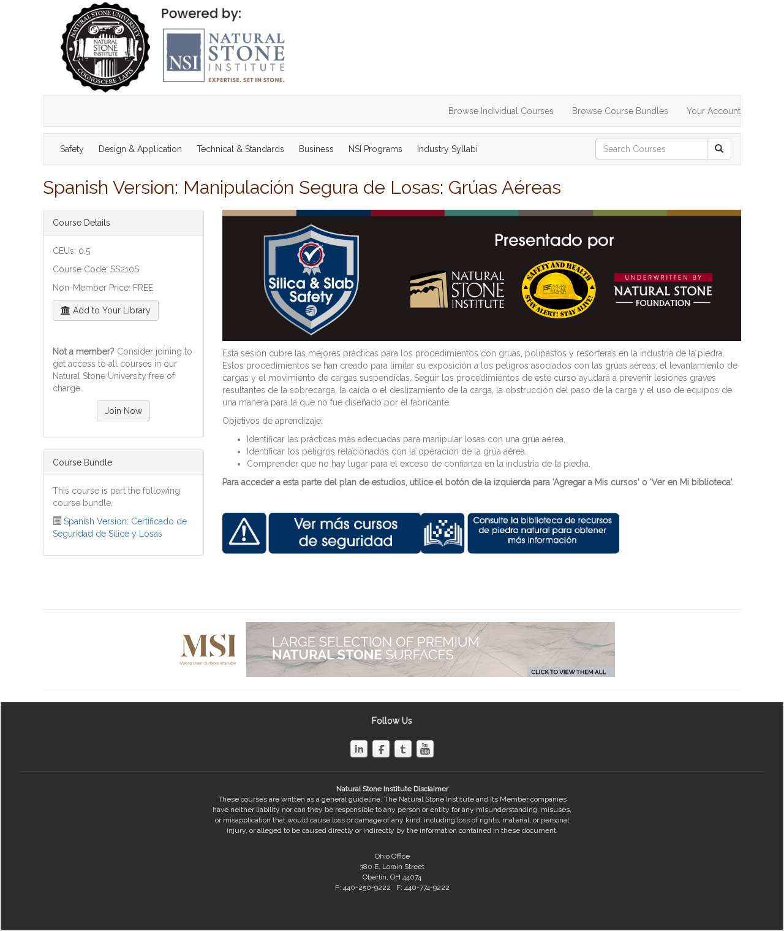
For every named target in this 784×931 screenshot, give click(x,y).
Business (316, 149)
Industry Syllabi (447, 149)
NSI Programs (375, 149)
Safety (72, 149)
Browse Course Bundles (620, 111)
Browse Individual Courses (501, 111)
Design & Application (140, 149)
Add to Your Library (110, 310)
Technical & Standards (240, 149)
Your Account (714, 111)
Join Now (123, 411)
